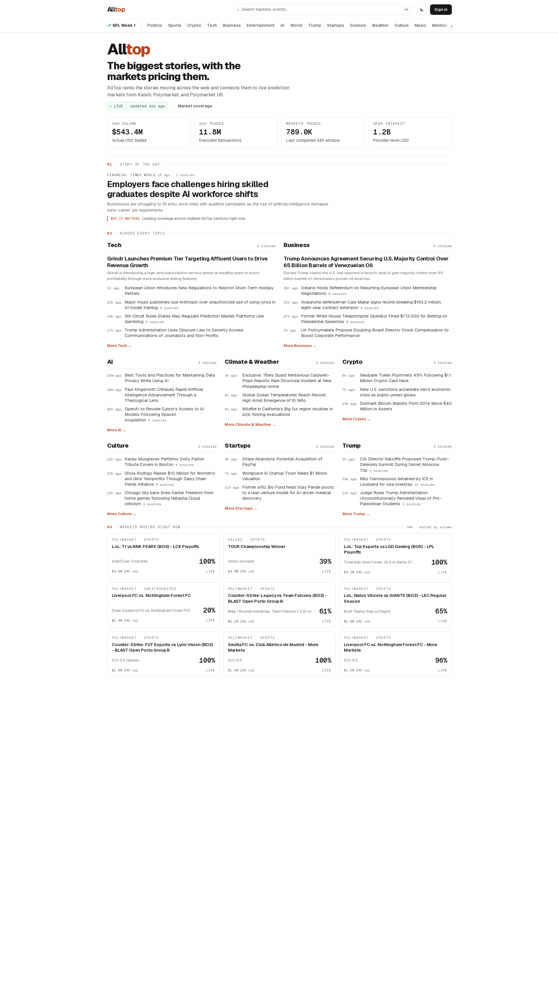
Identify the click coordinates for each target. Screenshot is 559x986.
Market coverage (195, 106)
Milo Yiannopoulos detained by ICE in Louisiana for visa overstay (397, 481)
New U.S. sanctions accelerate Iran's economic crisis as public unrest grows (405, 392)
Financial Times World (131, 175)
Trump (314, 25)
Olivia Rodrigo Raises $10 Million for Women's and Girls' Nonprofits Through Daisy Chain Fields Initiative (170, 478)
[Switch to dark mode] (422, 9)
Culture (402, 25)
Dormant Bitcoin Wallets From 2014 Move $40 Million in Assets (406, 406)
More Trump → (356, 513)
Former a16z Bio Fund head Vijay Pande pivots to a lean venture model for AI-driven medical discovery (288, 492)
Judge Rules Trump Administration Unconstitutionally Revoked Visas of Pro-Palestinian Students (400, 498)
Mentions (441, 25)
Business (232, 25)
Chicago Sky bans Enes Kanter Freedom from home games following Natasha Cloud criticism (169, 498)
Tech (212, 25)
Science (358, 25)
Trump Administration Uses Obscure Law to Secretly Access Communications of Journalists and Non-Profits (184, 332)
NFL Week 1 (124, 25)
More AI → (116, 430)
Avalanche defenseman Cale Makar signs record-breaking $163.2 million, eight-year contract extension (371, 304)
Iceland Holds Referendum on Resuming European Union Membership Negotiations (369, 290)
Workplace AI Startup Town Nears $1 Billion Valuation (284, 475)
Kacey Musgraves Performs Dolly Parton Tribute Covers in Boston (164, 461)
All (116, 9)
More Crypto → (356, 418)
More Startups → (241, 508)
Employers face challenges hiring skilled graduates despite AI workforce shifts (187, 189)
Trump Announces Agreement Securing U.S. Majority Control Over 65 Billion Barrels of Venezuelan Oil (366, 262)
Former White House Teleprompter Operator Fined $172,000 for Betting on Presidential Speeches (374, 318)
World (296, 25)
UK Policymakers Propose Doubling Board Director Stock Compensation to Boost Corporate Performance (375, 332)
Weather (380, 25)
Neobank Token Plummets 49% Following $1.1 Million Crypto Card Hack (405, 377)
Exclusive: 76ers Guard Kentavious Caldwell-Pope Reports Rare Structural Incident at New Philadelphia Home (287, 380)
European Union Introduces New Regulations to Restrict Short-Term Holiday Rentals (199, 290)
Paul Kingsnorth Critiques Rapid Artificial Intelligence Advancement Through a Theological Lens (164, 394)
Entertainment (261, 25)
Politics (154, 25)
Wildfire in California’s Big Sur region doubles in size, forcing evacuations (287, 411)
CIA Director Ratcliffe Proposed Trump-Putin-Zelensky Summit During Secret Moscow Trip (404, 464)
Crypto (194, 25)
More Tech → (119, 345)
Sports (174, 25)
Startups (335, 25)
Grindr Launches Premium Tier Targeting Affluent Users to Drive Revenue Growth (187, 262)
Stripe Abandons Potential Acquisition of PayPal (282, 461)
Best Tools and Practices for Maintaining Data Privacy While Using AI (170, 377)
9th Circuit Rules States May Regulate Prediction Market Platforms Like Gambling (194, 318)
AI (282, 25)
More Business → (300, 345)
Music (420, 25)
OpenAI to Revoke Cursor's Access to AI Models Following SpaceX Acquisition (164, 414)
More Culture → (121, 513)
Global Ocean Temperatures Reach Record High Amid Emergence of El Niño (284, 397)
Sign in (440, 9)
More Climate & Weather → (250, 424)
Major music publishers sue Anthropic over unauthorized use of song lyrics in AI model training (200, 304)
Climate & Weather (252, 362)
